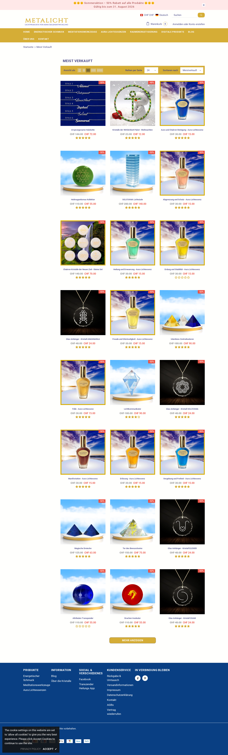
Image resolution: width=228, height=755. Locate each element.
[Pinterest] (145, 678)
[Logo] (46, 22)
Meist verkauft (44, 47)
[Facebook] (138, 678)
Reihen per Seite (133, 70)
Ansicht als (69, 70)
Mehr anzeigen (132, 640)
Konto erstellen (197, 24)
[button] (154, 15)
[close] (203, 5)
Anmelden (178, 24)
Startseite (28, 47)
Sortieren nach (170, 70)
